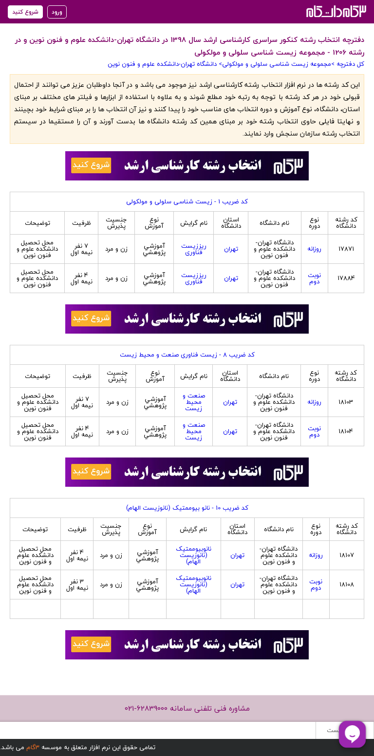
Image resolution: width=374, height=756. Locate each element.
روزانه (314, 248)
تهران (231, 248)
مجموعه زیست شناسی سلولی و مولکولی (276, 64)
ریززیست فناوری (193, 249)
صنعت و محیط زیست (194, 402)
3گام (32, 747)
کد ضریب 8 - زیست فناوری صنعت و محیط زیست (187, 354)
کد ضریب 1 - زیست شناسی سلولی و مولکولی (187, 201)
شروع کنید (25, 12)
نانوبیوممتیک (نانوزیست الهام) (193, 555)
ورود (57, 12)
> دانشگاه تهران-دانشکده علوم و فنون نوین (165, 64)
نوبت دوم (314, 278)
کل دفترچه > (347, 64)
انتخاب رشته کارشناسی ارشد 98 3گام (335, 11)
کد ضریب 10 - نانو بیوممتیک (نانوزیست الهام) (187, 507)
